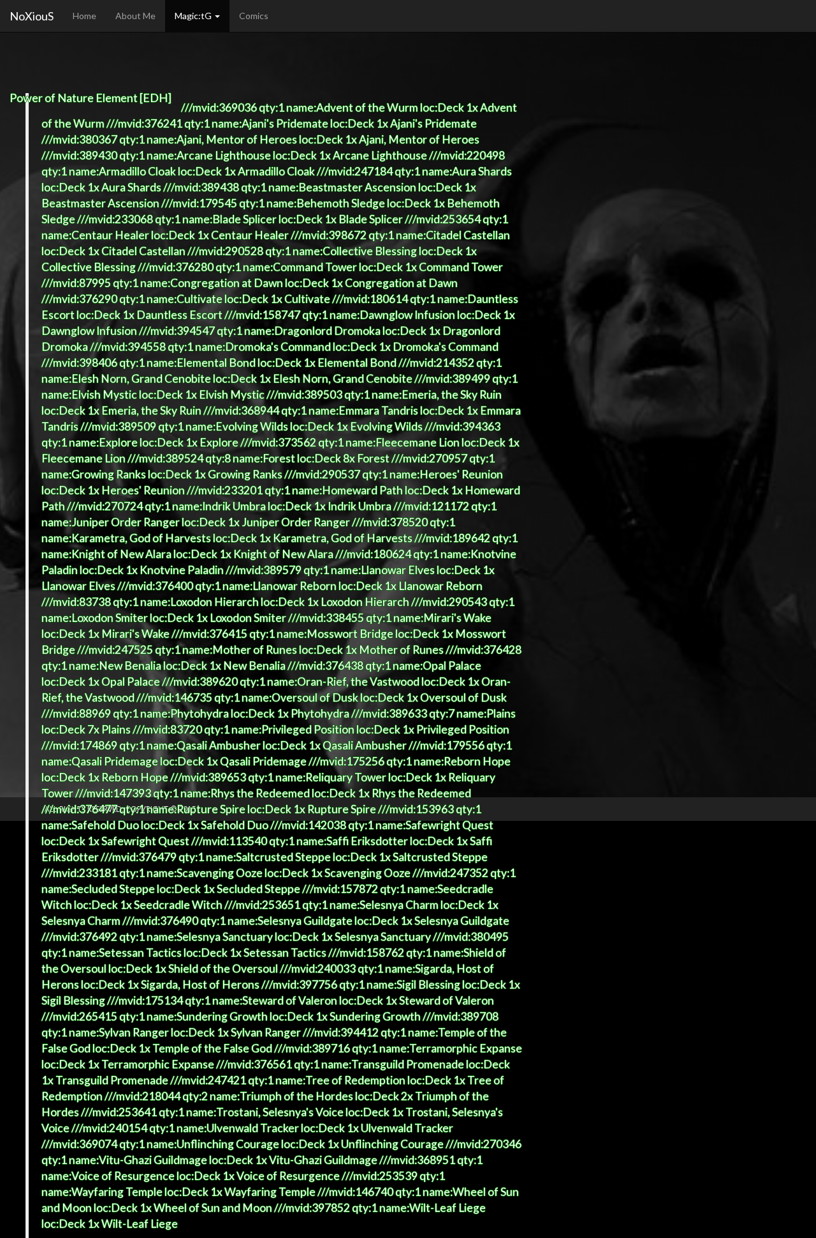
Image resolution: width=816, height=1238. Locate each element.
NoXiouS (32, 16)
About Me (135, 15)
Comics (253, 15)
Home (84, 15)
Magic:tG (194, 15)
